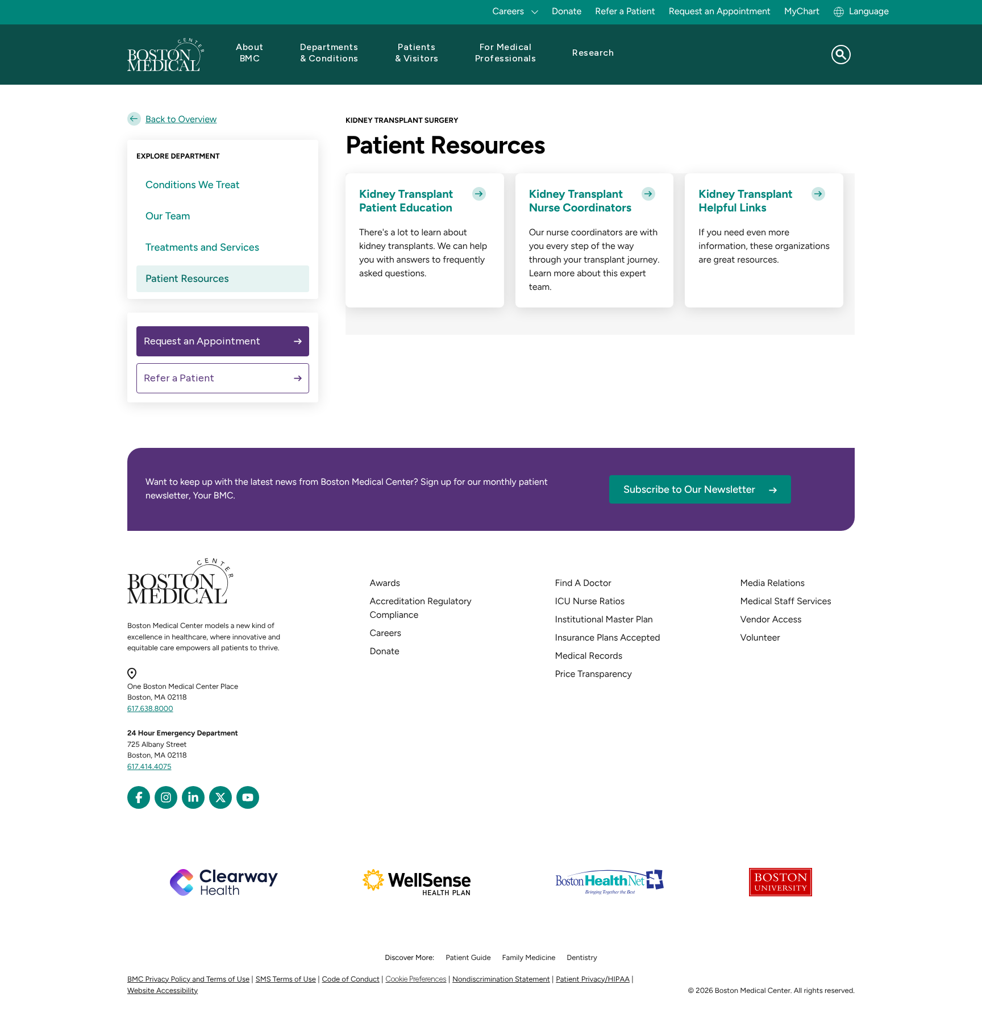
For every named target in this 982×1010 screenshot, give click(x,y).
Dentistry (582, 958)
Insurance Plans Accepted (607, 637)
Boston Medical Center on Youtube (247, 797)
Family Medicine (529, 958)
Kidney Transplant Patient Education (406, 200)
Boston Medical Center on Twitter (220, 797)
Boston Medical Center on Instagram (166, 797)
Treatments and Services (202, 247)
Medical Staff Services (785, 601)
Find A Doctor (583, 582)
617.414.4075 (149, 767)
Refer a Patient (625, 11)
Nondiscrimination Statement (501, 979)
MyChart (801, 11)
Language (869, 11)
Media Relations (772, 582)
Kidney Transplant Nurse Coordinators (580, 200)
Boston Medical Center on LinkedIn (193, 797)
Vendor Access (771, 619)
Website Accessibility (162, 991)
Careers (385, 632)
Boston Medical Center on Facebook (138, 797)
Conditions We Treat (192, 184)
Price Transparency (593, 673)
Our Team (167, 216)
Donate (566, 11)
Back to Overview (181, 119)
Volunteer (760, 637)
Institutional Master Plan (604, 619)
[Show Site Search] (841, 54)
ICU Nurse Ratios (590, 601)
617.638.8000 (150, 709)
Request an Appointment (720, 11)
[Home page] (180, 601)
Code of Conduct (351, 979)
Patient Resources (187, 278)
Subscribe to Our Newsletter (689, 489)
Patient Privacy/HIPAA (593, 979)
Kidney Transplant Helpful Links (745, 200)
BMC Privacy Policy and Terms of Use (188, 979)
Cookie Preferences (415, 979)
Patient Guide (468, 958)
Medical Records (589, 655)
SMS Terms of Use (286, 979)
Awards (385, 582)
